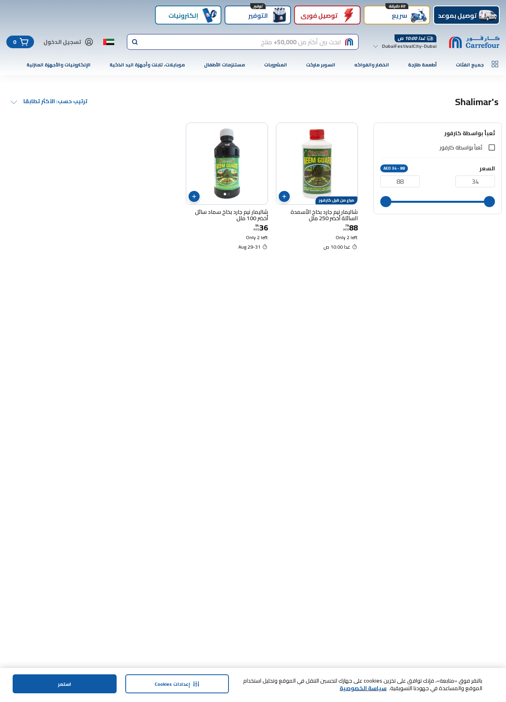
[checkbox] (492, 147)
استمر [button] (64, 684)
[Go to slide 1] (228, 194)
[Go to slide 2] (225, 194)
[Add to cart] (284, 196)
